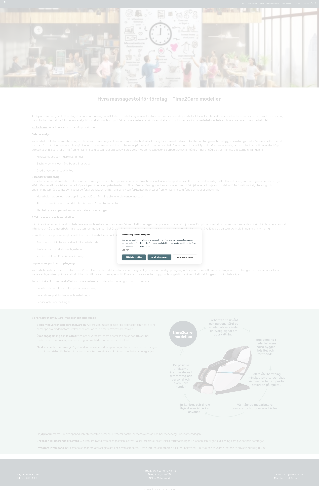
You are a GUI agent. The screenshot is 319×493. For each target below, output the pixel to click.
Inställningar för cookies (185, 257)
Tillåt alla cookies (134, 257)
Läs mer (125, 250)
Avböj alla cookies (159, 257)
